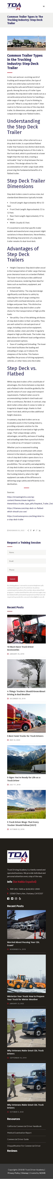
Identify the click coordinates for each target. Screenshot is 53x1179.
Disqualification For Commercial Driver (24, 1146)
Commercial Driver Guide (18, 1139)
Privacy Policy (14, 1173)
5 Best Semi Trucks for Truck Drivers (25, 736)
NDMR (42, 1173)
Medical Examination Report (19, 1133)
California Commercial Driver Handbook (24, 1126)
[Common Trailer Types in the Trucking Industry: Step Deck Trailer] (26, 43)
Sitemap (24, 1173)
